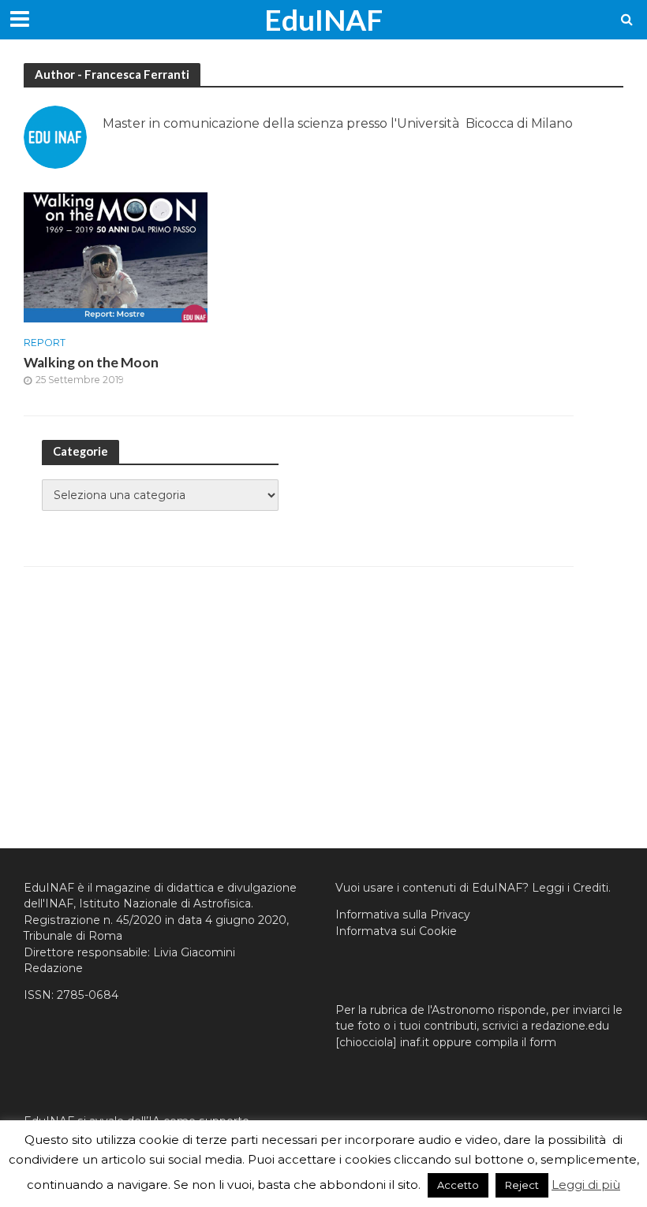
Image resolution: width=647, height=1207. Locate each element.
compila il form (515, 1042)
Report (44, 342)
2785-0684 (87, 995)
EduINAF (323, 19)
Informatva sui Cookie (396, 931)
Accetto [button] (458, 1185)
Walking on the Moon (91, 362)
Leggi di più (586, 1184)
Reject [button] (522, 1185)
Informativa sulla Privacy (402, 914)
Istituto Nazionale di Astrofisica (165, 903)
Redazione (53, 968)
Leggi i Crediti (570, 887)
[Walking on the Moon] (116, 256)
